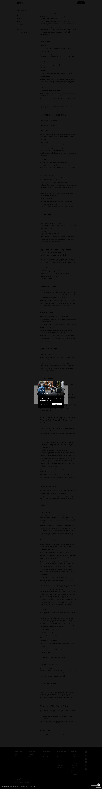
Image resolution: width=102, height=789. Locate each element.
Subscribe (57, 404)
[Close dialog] (63, 382)
